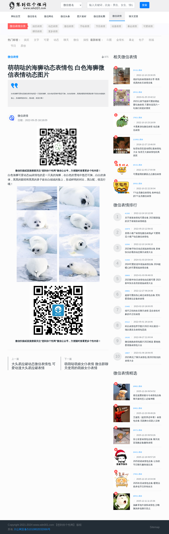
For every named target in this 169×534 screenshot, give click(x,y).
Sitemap (155, 527)
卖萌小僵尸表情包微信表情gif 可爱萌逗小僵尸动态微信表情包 (142, 235)
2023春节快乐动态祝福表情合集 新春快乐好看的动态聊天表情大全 (142, 250)
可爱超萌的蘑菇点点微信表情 (147, 174)
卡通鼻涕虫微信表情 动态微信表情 (146, 128)
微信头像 (65, 16)
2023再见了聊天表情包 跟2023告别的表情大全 (143, 359)
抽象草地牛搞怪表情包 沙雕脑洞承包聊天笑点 (146, 507)
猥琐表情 (37, 31)
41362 (127, 213)
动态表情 (53, 26)
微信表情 (117, 16)
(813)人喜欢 (137, 165)
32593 (127, 244)
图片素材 (81, 16)
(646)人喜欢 (137, 408)
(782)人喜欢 (137, 117)
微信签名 (32, 16)
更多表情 (53, 31)
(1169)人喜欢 (138, 139)
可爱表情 (148, 26)
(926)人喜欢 (137, 183)
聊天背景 (133, 16)
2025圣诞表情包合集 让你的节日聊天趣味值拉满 (146, 463)
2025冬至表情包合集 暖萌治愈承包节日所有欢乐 (146, 485)
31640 (127, 260)
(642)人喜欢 (137, 452)
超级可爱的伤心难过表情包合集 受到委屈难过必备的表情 (142, 297)
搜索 (144, 5)
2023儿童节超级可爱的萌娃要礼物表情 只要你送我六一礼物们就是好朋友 (146, 104)
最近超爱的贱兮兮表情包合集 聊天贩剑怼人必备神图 (147, 397)
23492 (127, 306)
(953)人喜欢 (137, 92)
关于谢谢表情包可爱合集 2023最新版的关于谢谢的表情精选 (142, 219)
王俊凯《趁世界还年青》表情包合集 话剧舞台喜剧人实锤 (147, 419)
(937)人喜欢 (137, 430)
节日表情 (100, 26)
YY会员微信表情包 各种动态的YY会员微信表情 (146, 194)
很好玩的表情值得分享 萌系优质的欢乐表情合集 (146, 81)
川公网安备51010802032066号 (32, 529)
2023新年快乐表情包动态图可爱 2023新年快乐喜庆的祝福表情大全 (143, 281)
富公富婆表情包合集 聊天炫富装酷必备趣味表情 (146, 441)
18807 (127, 353)
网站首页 (15, 16)
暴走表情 (132, 26)
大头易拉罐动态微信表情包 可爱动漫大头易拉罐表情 (33, 366)
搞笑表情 (37, 26)
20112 (127, 322)
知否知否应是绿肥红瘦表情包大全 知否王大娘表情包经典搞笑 (147, 152)
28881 (127, 291)
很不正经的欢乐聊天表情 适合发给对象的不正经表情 (142, 312)
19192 (127, 337)
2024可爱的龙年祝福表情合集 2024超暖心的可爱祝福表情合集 (143, 266)
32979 (127, 229)
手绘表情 (84, 26)
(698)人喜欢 (137, 386)
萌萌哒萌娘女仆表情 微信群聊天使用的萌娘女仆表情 (86, 366)
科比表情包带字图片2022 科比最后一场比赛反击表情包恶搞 (142, 328)
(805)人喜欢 (137, 496)
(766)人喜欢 (137, 474)
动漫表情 (116, 26)
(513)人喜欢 (137, 70)
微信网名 (48, 16)
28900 (127, 275)
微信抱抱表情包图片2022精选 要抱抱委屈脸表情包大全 (142, 343)
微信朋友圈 (99, 16)
